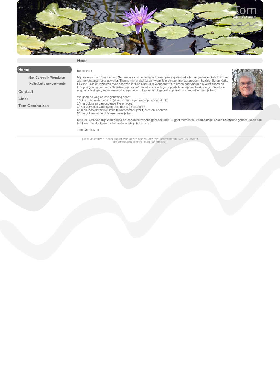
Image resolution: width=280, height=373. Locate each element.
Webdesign (158, 141)
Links (23, 98)
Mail (146, 141)
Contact (25, 91)
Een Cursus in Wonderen (47, 77)
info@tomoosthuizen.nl (127, 141)
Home (23, 69)
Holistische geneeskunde (47, 83)
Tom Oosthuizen (33, 105)
